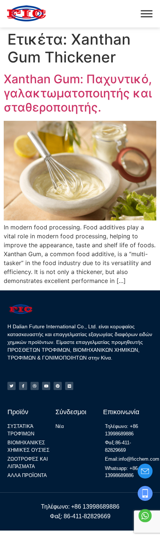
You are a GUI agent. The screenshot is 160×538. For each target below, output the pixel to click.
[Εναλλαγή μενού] (147, 13)
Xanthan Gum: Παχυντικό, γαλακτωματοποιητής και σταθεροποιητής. (78, 93)
